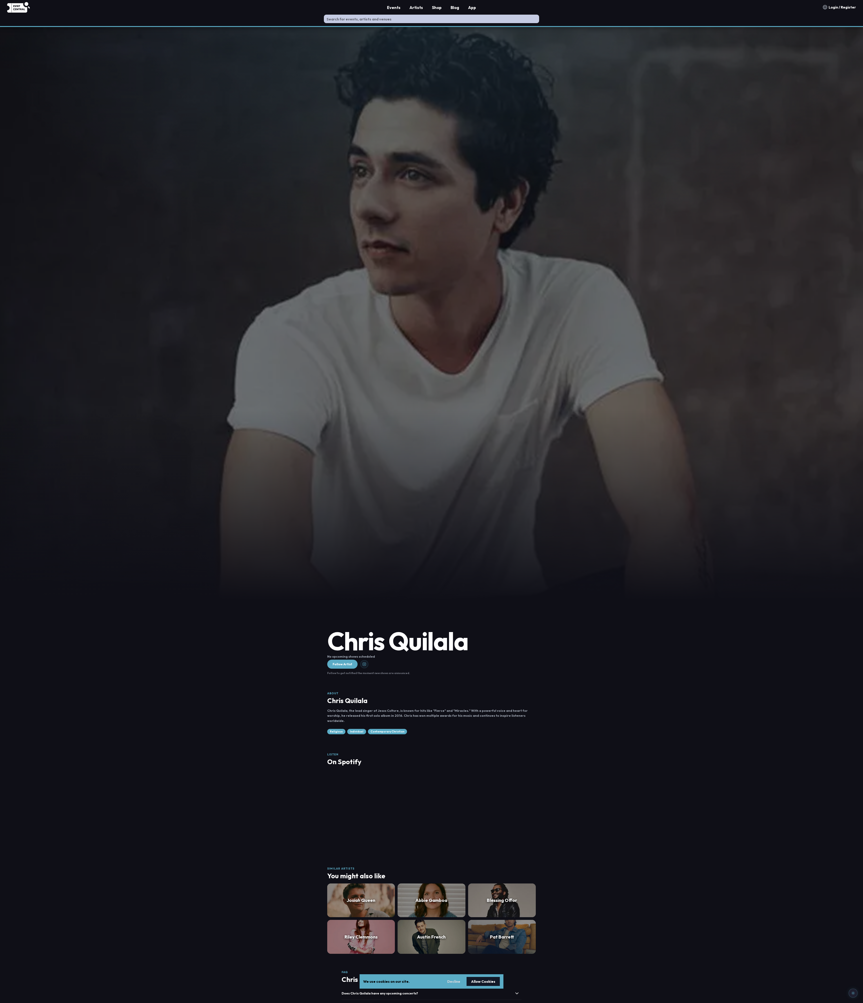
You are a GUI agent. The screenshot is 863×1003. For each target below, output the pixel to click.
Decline (453, 981)
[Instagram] (364, 664)
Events (393, 7)
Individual (356, 731)
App (472, 7)
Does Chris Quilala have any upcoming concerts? (380, 993)
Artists (416, 7)
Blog (455, 7)
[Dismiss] (852, 920)
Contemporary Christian (387, 731)
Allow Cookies (483, 981)
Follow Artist (342, 664)
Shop (437, 7)
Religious (336, 731)
